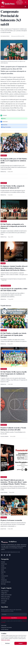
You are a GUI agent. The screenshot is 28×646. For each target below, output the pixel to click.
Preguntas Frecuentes (6, 627)
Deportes (3, 572)
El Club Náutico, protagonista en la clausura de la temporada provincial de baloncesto (13, 226)
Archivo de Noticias (5, 582)
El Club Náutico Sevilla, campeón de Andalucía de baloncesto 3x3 (12, 187)
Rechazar (7, 643)
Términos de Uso (5, 598)
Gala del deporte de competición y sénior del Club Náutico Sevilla (14, 289)
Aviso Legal (4, 600)
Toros (2, 574)
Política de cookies (5, 640)
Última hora (4, 564)
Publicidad (3, 625)
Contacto (3, 602)
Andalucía (3, 568)
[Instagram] (7, 555)
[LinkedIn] (9, 555)
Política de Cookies (5, 596)
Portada (3, 562)
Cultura (3, 578)
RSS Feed (3, 584)
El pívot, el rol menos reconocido (11, 520)
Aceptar (21, 643)
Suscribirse (14, 617)
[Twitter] (4, 555)
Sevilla (2, 566)
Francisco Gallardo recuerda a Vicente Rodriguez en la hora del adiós (13, 428)
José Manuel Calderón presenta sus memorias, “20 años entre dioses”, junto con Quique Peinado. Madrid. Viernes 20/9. (14, 483)
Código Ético (4, 592)
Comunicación (4, 576)
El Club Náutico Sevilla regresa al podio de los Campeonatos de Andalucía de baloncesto (14, 374)
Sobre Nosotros (5, 590)
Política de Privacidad (6, 594)
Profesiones (4, 580)
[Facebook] (2, 555)
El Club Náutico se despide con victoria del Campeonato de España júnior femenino (13, 335)
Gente (2, 570)
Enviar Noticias (4, 629)
